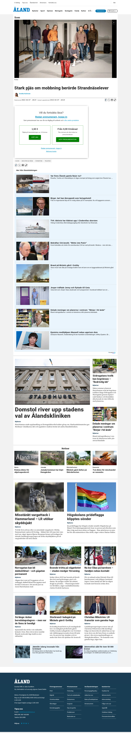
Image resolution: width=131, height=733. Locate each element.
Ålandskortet (34, 3)
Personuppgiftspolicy (90, 691)
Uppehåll (104, 708)
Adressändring (106, 699)
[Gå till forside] (21, 9)
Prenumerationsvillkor (108, 716)
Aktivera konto (51, 151)
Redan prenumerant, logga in (51, 117)
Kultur (83, 11)
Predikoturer (71, 712)
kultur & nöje (27, 161)
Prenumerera (101, 11)
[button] (18, 461)
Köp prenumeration (67, 139)
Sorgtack (69, 704)
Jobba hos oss (88, 695)
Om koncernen (88, 704)
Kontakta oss (52, 3)
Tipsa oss (25, 3)
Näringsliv (59, 11)
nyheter (38, 161)
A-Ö (89, 11)
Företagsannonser (56, 687)
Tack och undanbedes (73, 695)
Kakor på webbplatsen (91, 699)
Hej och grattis (71, 708)
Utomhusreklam (54, 699)
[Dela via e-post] (111, 100)
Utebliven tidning (107, 712)
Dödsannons (71, 699)
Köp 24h (34, 137)
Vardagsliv (69, 11)
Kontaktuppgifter (55, 708)
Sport (42, 11)
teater (48, 161)
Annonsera (43, 3)
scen (17, 161)
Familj (77, 11)
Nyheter (35, 11)
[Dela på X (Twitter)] (108, 100)
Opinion (50, 11)
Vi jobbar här (105, 691)
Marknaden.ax (71, 716)
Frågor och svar (106, 704)
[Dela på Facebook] (105, 100)
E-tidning (17, 3)
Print (51, 691)
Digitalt (52, 695)
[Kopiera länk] (115, 100)
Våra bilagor (53, 704)
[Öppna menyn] (114, 2)
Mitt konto (111, 11)
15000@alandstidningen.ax (27, 712)
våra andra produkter (71, 120)
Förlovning (70, 691)
